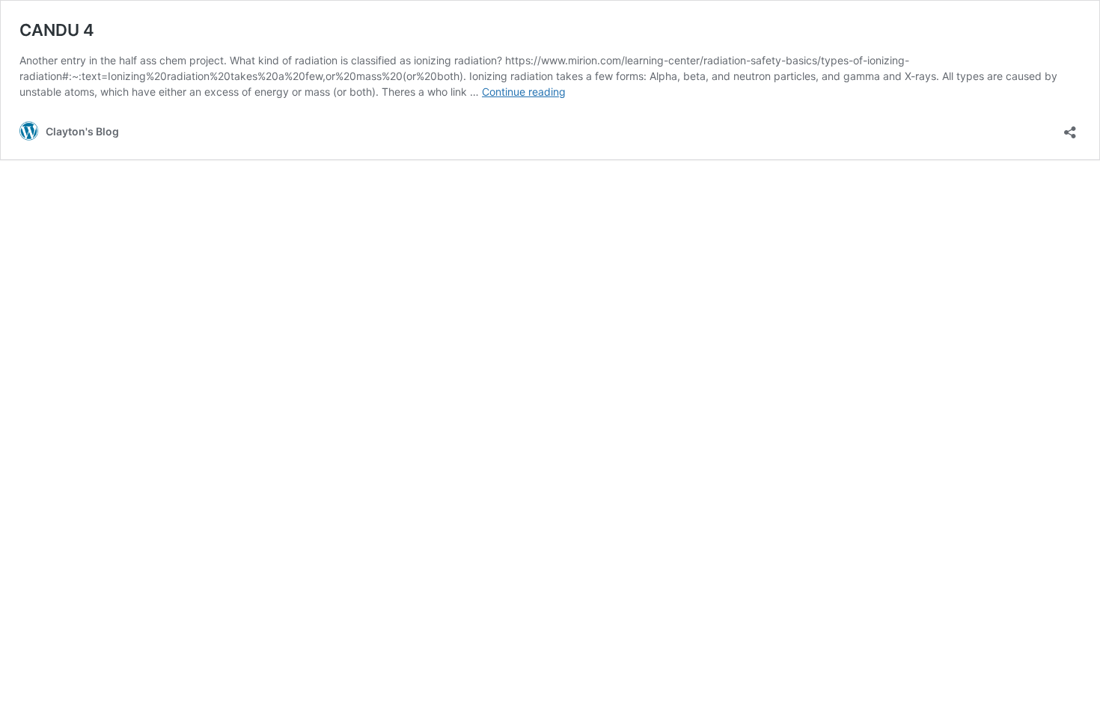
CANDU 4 (56, 30)
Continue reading (524, 91)
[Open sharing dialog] (1070, 127)
